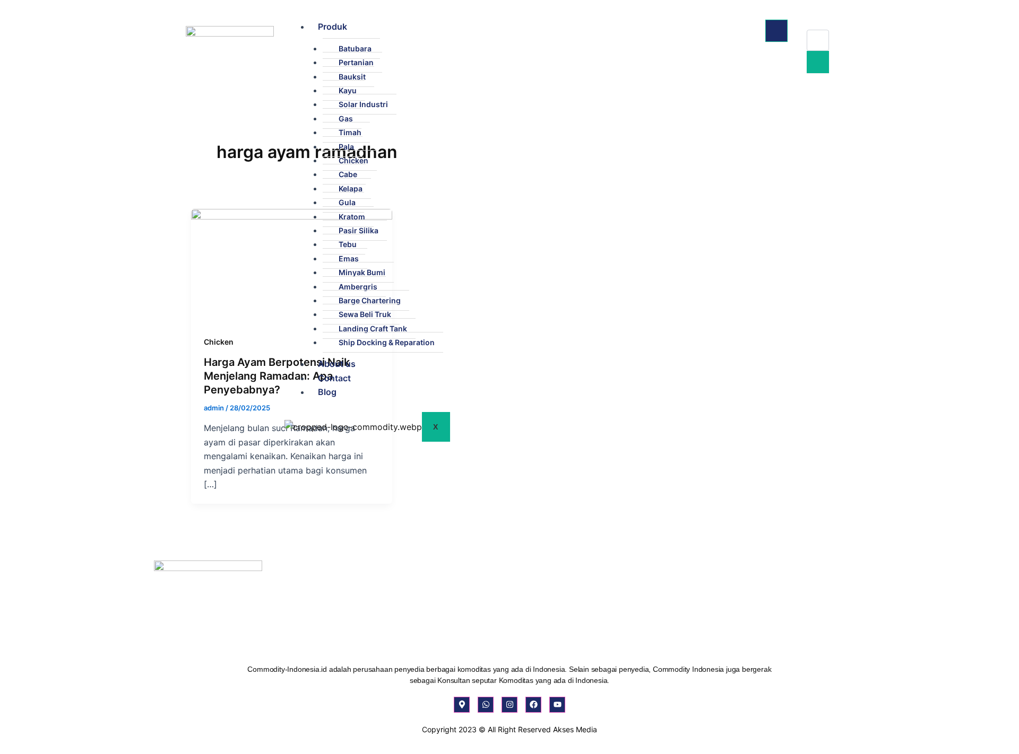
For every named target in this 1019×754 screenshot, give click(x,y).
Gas (346, 118)
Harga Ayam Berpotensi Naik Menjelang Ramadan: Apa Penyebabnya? (277, 376)
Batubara (355, 48)
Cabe (348, 174)
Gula (347, 202)
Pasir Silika (358, 230)
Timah (350, 132)
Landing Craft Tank (373, 328)
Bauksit (352, 76)
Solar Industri (363, 104)
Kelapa (350, 188)
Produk (332, 26)
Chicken (353, 160)
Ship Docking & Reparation (387, 342)
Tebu (348, 244)
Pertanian (356, 62)
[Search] (818, 62)
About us (337, 363)
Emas (349, 258)
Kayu (348, 90)
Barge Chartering (370, 300)
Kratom (352, 216)
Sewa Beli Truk (365, 314)
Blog (327, 392)
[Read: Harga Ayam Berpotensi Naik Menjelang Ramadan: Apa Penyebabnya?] (291, 264)
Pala (346, 146)
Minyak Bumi (362, 272)
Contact (334, 378)
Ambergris (358, 286)
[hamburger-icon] (776, 31)
